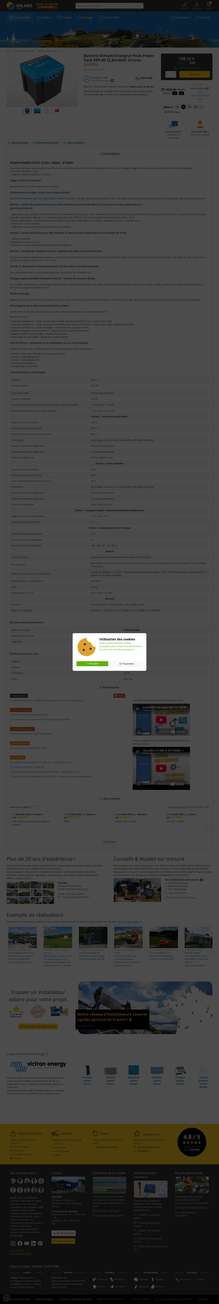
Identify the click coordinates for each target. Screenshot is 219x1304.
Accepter (93, 663)
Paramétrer (128, 663)
